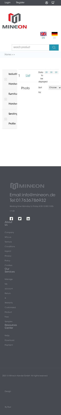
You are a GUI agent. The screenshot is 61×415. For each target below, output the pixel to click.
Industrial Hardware (13, 79)
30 (51, 72)
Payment (9, 345)
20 (46, 72)
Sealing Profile (13, 119)
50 (56, 72)
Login (7, 3)
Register (20, 3)
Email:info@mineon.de (32, 195)
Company (9, 233)
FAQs (7, 336)
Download (9, 340)
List (28, 75)
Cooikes (8, 265)
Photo (25, 88)
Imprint (8, 251)
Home (8, 55)
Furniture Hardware (13, 99)
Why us (8, 237)
